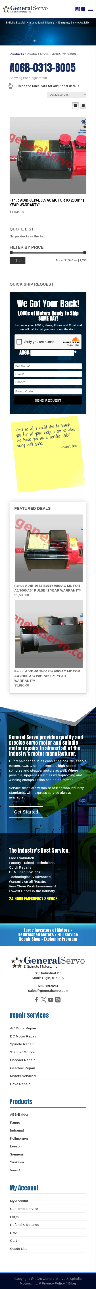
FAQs (14, 1217)
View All (16, 1170)
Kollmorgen (19, 1138)
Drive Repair (20, 1084)
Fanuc (15, 1122)
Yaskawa (17, 1162)
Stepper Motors (22, 1052)
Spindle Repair (21, 1044)
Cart (13, 1240)
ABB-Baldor (19, 1114)
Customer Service (24, 1209)
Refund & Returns (24, 1225)
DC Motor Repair (23, 1036)
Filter (17, 261)
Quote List (18, 1248)
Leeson (16, 1146)
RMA (13, 1233)
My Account (19, 1201)
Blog (72, 1283)
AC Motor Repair (23, 1028)
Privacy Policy (53, 1283)
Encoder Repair (22, 1060)
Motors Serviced (23, 1076)
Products (17, 54)
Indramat (17, 1130)
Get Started (26, 811)
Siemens (17, 1154)
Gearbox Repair (22, 1068)
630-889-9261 (48, 986)
